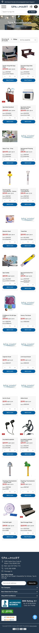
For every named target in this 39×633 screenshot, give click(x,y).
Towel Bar (24, 231)
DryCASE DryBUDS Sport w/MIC (26, 440)
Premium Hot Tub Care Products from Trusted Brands (18, 1)
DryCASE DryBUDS (8, 439)
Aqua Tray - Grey (8, 148)
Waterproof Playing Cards (27, 149)
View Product (10, 80)
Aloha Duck (24, 398)
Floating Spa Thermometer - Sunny (9, 190)
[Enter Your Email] (13, 583)
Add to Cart (10, 121)
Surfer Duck (6, 398)
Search (32, 12)
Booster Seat (7, 231)
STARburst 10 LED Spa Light (9, 316)
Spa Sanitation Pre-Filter (27, 273)
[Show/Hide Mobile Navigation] (3, 7)
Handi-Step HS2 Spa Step (9, 66)
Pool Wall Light (7, 522)
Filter (14, 39)
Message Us (6, 571)
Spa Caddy (6, 272)
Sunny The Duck (26, 315)
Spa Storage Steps (26, 522)
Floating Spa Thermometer (25, 190)
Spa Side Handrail (8, 107)
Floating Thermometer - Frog (28, 481)
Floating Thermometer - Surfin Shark (10, 481)
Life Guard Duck (26, 356)
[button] (35, 617)
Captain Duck (7, 356)
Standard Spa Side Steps (26, 66)
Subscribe (32, 583)
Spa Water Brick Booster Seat (26, 107)
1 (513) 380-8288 (8, 568)
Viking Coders (33, 626)
